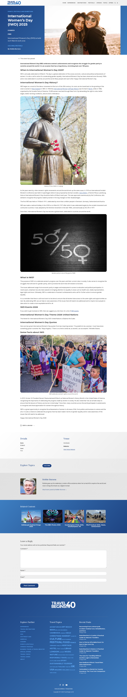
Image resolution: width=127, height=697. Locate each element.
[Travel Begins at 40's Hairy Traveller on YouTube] (66, 685)
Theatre (68, 666)
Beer (52, 630)
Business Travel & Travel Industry (32, 649)
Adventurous (55, 627)
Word (54, 672)
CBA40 (68, 633)
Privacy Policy (69, 688)
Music (68, 651)
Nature (54, 655)
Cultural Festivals (15, 45)
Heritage (66, 645)
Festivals (91, 2)
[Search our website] (115, 2)
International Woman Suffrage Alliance (66, 89)
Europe (22, 631)
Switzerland (54, 666)
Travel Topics (25, 654)
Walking (58, 670)
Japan (62, 648)
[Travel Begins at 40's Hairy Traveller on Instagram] (63, 685)
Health (59, 645)
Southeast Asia (25, 636)
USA (52, 669)
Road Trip (70, 657)
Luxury (61, 652)
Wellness (66, 670)
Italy (58, 648)
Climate (73, 636)
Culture (47, 465)
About (22, 659)
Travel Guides (25, 656)
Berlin (90, 89)
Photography (70, 654)
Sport (64, 660)
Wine (51, 672)
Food (66, 642)
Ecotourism (66, 639)
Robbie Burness (15, 49)
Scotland (53, 660)
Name (22, 570)
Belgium (57, 630)
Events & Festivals (27, 644)
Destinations (81, 2)
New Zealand (36, 89)
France (73, 642)
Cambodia (55, 633)
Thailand (61, 667)
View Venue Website (69, 449)
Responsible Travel (58, 658)
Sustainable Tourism (61, 663)
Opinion (99, 2)
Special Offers (25, 651)
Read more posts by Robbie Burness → (54, 489)
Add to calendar (28, 425)
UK (73, 666)
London (54, 651)
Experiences (71, 2)
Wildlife (72, 670)
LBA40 (67, 648)
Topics (105, 2)
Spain (58, 660)
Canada (62, 633)
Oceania (23, 641)
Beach (69, 627)
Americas (23, 639)
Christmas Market (60, 636)
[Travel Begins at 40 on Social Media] (117, 2)
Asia (21, 634)
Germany (53, 645)
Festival (56, 642)
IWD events (75, 311)
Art (63, 627)
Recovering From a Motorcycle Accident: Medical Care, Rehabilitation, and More (92, 629)
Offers (111, 2)
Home (64, 2)
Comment (24, 549)
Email (22, 577)
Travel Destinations (27, 629)
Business (64, 630)
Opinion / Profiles (26, 646)
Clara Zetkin (83, 193)
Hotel (53, 648)
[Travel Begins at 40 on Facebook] (60, 685)
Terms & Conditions (60, 688)
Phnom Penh (61, 654)
